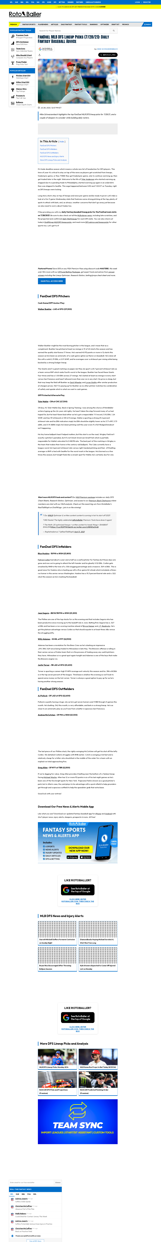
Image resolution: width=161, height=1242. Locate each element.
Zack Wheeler (76, 382)
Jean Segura (43, 613)
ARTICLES (54, 24)
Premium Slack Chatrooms (100, 500)
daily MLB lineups (70, 219)
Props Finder (21, 62)
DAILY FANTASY (66, 24)
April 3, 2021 (79, 532)
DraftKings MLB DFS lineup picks (58, 222)
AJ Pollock (42, 696)
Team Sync (20, 49)
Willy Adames (44, 639)
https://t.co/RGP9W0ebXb (62, 527)
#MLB (50, 515)
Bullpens (19, 102)
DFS (55, 2)
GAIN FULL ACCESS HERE (52, 281)
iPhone (98, 813)
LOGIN (137, 2)
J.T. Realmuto (104, 626)
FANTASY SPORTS (28, 24)
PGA (32, 2)
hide (62, 141)
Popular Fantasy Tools (20, 30)
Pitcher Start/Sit (23, 75)
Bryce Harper (88, 626)
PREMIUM (13, 24)
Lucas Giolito (91, 382)
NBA (21, 2)
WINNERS (70, 2)
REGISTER (147, 2)
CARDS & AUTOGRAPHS (93, 2)
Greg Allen (43, 767)
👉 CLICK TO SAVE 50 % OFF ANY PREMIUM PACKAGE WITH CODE (80, 7)
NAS (38, 2)
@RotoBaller (77, 520)
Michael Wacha (50, 777)
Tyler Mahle (43, 401)
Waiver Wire (21, 89)
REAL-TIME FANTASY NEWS (20, 1189)
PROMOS (125, 24)
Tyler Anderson (87, 179)
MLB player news (84, 215)
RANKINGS (94, 24)
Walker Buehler (45, 309)
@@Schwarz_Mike (109, 55)
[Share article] (39, 54)
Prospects (20, 96)
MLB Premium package (85, 497)
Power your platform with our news (28, 1236)
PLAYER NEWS (43, 24)
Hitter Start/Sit (22, 82)
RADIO (148, 24)
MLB (16, 2)
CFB (43, 2)
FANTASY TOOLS (81, 24)
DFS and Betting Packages (69, 272)
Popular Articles (18, 71)
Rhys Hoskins (43, 553)
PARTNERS (79, 2)
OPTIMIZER (104, 24)
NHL (27, 2)
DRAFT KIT (115, 24)
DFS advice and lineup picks (97, 222)
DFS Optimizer (22, 42)
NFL (11, 2)
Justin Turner (44, 665)
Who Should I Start (24, 55)
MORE (49, 2)
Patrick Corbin (44, 560)
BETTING (62, 2)
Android (108, 813)
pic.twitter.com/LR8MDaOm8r (86, 527)
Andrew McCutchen (46, 715)
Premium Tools (22, 35)
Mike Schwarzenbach (107, 49)
